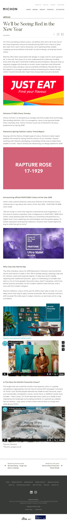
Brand (35, 9)
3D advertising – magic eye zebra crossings (17, 466)
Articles (45, 5)
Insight (42, 9)
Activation (60, 9)
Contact (52, 5)
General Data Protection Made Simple (50, 466)
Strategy (50, 9)
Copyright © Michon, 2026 (33, 506)
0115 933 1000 (60, 5)
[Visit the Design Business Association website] (26, 521)
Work (28, 9)
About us (38, 5)
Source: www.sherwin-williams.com (17, 338)
